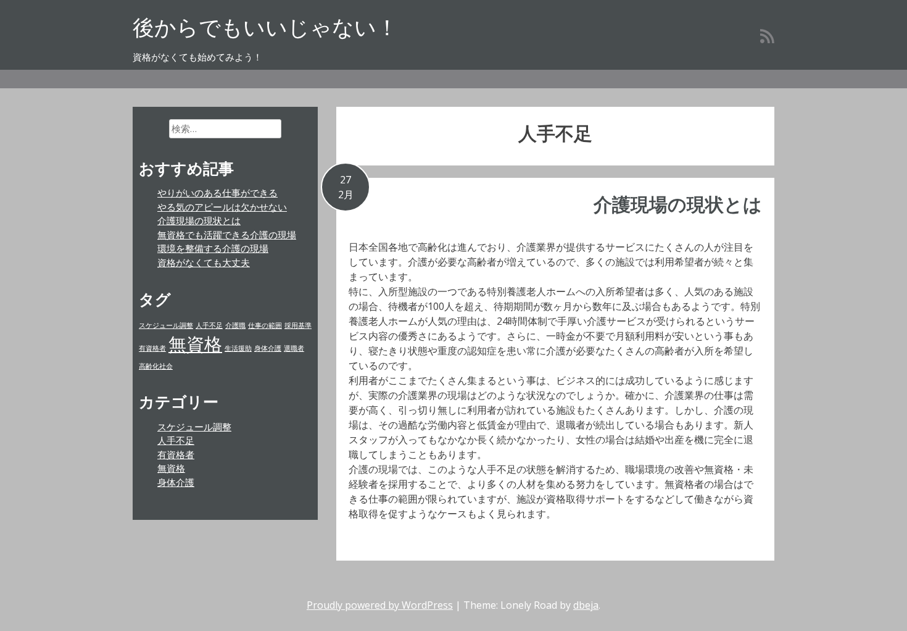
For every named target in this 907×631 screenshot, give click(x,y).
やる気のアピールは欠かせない (222, 207)
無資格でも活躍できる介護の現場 (226, 234)
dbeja (585, 605)
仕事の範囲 (265, 325)
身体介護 (267, 348)
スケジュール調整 (166, 325)
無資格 (195, 344)
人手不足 (209, 325)
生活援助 (238, 348)
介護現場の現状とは (678, 204)
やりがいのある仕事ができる (217, 192)
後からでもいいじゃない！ (265, 26)
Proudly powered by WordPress (380, 605)
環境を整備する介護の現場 (212, 248)
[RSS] (767, 36)
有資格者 (152, 348)
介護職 (235, 325)
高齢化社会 (156, 366)
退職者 (294, 348)
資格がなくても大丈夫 (203, 262)
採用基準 (298, 325)
